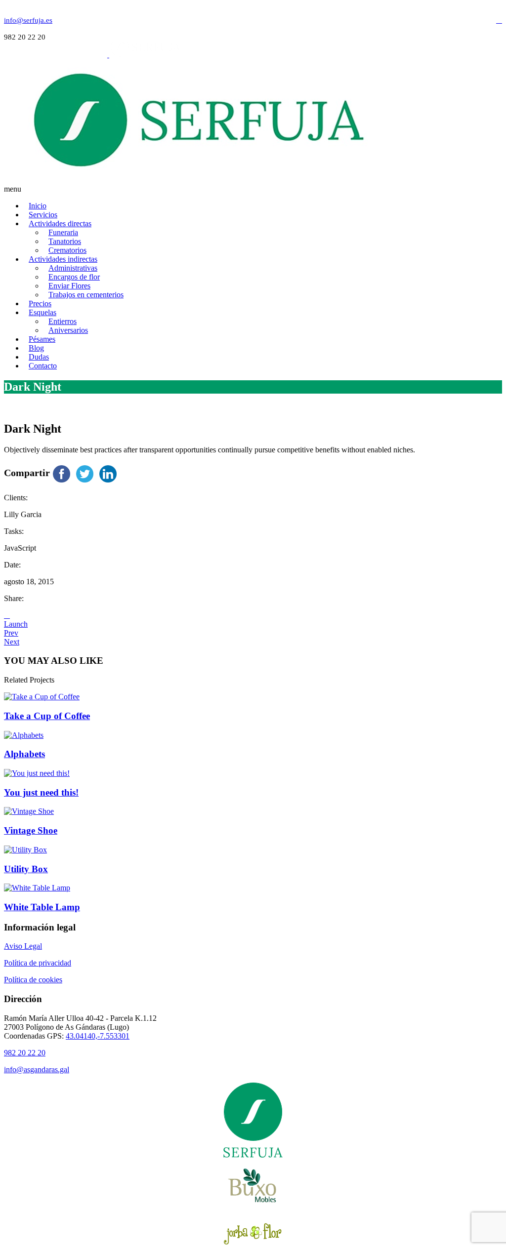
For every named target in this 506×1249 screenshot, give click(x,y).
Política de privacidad (37, 963)
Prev (11, 633)
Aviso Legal (23, 946)
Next (11, 642)
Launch (16, 624)
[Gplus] (499, 20)
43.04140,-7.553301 (97, 1036)
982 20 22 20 (24, 1052)
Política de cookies (33, 979)
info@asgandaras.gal (36, 1069)
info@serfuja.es (28, 20)
